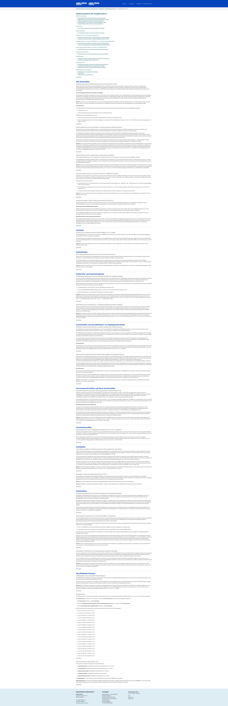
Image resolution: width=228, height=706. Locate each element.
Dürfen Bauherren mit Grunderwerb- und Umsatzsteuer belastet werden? (93, 19)
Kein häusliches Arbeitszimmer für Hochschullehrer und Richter (91, 65)
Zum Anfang (78, 77)
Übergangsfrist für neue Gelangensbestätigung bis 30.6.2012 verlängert (93, 53)
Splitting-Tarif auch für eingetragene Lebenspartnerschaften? (91, 20)
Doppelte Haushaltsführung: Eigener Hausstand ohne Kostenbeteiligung (93, 64)
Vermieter (79, 26)
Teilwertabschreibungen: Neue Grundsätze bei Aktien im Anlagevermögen (93, 37)
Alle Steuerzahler (81, 16)
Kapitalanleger (80, 31)
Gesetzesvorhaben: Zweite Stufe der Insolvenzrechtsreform (90, 23)
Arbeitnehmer (80, 62)
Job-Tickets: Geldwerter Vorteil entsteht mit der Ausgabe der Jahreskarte (93, 58)
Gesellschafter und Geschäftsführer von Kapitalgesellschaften (95, 41)
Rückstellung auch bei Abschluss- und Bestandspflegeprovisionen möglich (93, 38)
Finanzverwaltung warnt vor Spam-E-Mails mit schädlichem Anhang (92, 22)
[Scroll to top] (225, 703)
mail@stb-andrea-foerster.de (82, 702)
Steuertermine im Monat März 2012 (85, 74)
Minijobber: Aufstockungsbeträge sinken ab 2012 (88, 59)
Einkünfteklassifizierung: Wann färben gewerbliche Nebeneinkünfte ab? (93, 49)
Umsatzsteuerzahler (82, 52)
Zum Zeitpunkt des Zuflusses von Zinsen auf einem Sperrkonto (91, 32)
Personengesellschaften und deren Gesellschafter (91, 47)
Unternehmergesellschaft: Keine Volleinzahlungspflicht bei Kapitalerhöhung (94, 44)
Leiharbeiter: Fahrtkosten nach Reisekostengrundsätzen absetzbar (92, 67)
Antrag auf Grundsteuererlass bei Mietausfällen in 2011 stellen (91, 28)
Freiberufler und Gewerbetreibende (87, 35)
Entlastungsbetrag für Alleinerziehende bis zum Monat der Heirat (92, 18)
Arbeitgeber (80, 56)
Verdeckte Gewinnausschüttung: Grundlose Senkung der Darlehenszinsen (93, 43)
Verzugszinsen (81, 73)
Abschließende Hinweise (83, 70)
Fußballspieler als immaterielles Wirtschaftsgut (88, 71)
